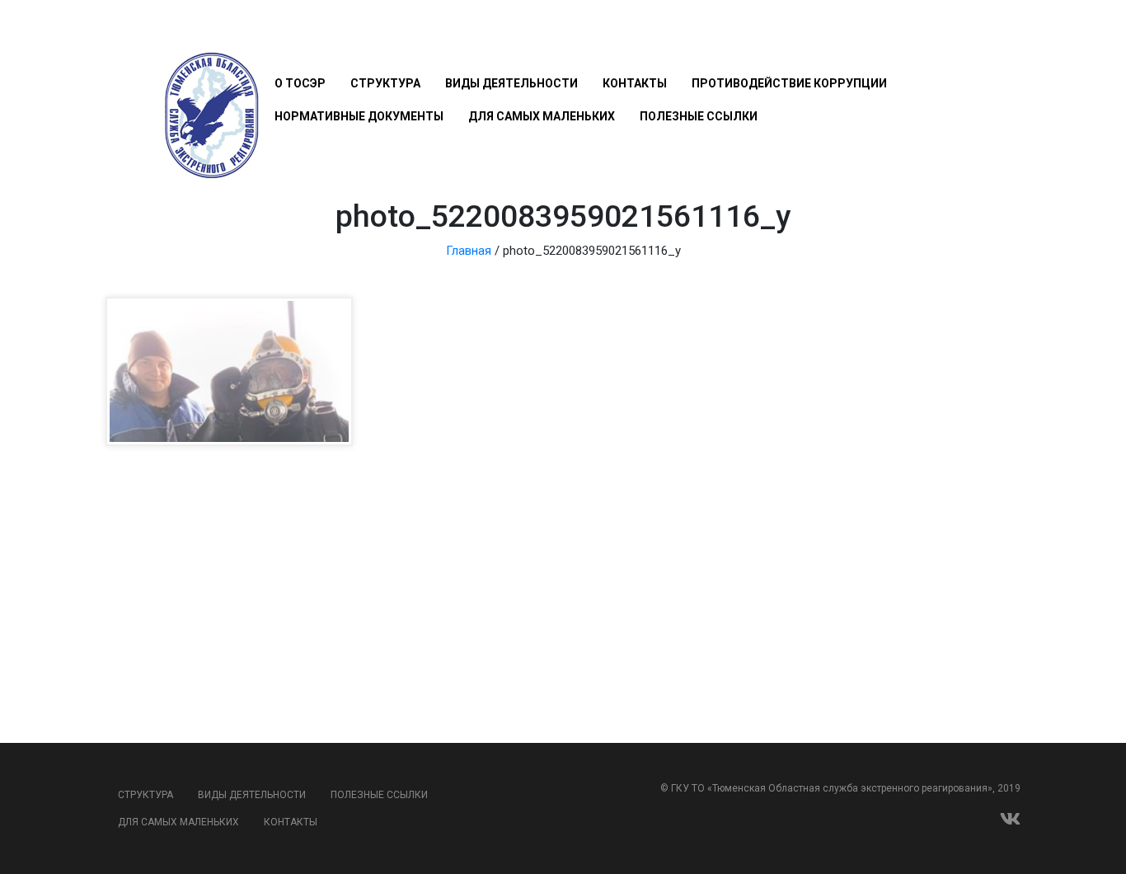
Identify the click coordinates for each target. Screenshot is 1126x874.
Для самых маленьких (541, 116)
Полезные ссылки (699, 116)
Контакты (635, 83)
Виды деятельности (511, 83)
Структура (385, 83)
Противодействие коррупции (789, 83)
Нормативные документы (358, 116)
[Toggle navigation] (284, 34)
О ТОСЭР (300, 83)
